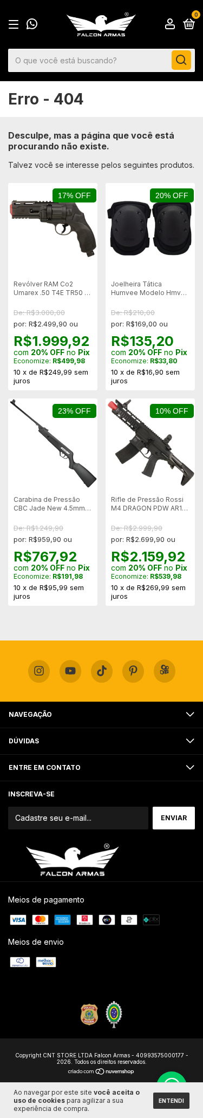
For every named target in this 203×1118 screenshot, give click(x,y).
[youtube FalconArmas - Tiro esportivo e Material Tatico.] (70, 671)
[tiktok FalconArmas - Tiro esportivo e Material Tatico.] (102, 671)
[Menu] (15, 24)
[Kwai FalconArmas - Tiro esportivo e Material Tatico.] (164, 671)
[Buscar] (181, 60)
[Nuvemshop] (101, 1072)
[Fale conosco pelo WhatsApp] (32, 25)
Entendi (171, 1100)
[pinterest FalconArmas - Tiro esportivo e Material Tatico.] (133, 671)
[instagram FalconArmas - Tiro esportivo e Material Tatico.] (39, 671)
